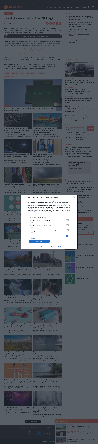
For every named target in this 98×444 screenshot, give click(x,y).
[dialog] (49, 222)
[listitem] (49, 217)
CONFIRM (39, 241)
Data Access (49, 246)
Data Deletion (41, 246)
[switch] (67, 220)
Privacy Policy (58, 246)
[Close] (74, 197)
